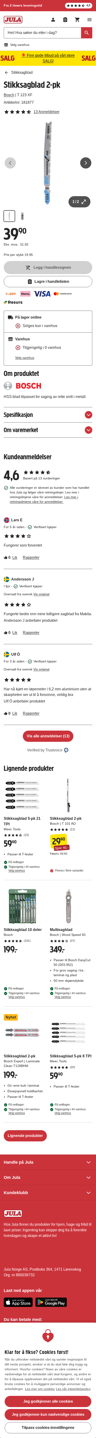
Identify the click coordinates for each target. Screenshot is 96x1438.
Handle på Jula (18, 1162)
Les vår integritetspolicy (73, 1389)
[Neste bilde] (85, 163)
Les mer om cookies (40, 1389)
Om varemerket (21, 430)
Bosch (9, 95)
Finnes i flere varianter (69, 870)
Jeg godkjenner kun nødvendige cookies (48, 1414)
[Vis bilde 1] (9, 216)
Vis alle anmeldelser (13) (48, 736)
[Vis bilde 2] (22, 216)
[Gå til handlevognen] (77, 19)
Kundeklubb (16, 1192)
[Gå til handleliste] (65, 19)
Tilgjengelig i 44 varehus (24, 868)
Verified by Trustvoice (44, 750)
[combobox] (48, 32)
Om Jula (12, 1177)
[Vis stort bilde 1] (48, 162)
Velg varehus (19, 45)
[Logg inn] (53, 19)
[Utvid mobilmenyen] (89, 19)
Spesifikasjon (18, 415)
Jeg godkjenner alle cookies (48, 1401)
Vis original (41, 594)
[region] (48, 1380)
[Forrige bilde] (10, 163)
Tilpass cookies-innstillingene (48, 1428)
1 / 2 (75, 202)
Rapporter (31, 557)
